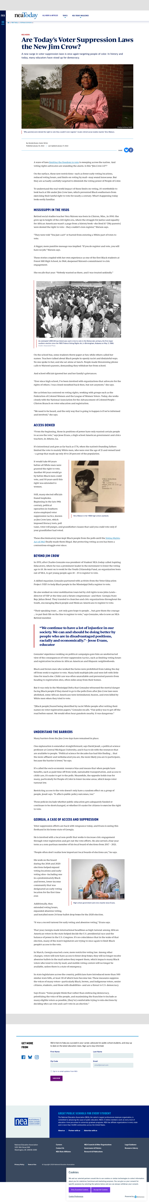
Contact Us (60, 1148)
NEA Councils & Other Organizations (98, 1145)
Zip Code (54, 1061)
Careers (59, 1145)
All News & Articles (50, 15)
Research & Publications (93, 1152)
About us (61, 1130)
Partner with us (74, 1130)
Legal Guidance (130, 1145)
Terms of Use (32, 1164)
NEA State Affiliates (63, 1152)
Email (95, 1061)
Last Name (97, 1052)
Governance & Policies (92, 1148)
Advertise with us (90, 1130)
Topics (65, 16)
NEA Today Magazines (80, 16)
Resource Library (131, 1148)
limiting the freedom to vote (64, 162)
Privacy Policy (19, 1164)
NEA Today (14, 22)
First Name (55, 1052)
